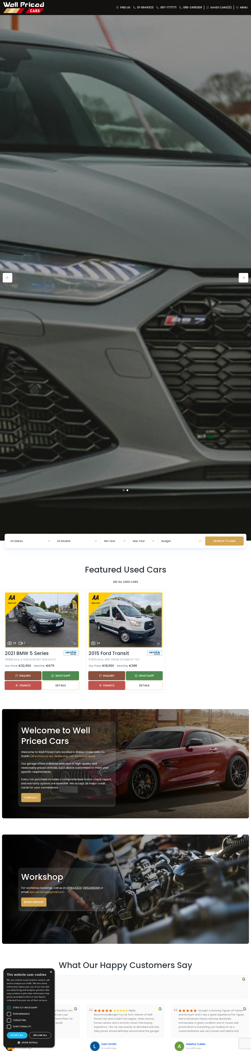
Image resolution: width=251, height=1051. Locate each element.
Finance (25, 685)
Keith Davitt (194, 1044)
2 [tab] (127, 490)
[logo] (23, 8)
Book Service (34, 902)
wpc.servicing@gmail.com (46, 892)
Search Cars (224, 541)
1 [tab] (123, 490)
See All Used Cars (125, 582)
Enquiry (25, 676)
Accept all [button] (17, 1035)
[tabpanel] (125, 278)
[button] (29, 1042)
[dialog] (29, 1008)
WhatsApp (62, 676)
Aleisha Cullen (111, 1044)
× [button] (51, 972)
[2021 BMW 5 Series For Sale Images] (42, 620)
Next (243, 278)
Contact (31, 798)
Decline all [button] (40, 1035)
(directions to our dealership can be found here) (62, 756)
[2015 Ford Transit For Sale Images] (125, 620)
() (221, 7)
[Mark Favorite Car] (74, 644)
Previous (7, 278)
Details (60, 685)
